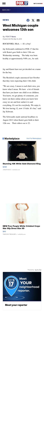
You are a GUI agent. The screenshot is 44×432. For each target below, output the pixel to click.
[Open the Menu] (4, 3)
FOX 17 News (11, 37)
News (6, 20)
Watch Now (37, 3)
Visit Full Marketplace (34, 138)
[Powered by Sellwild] (38, 270)
